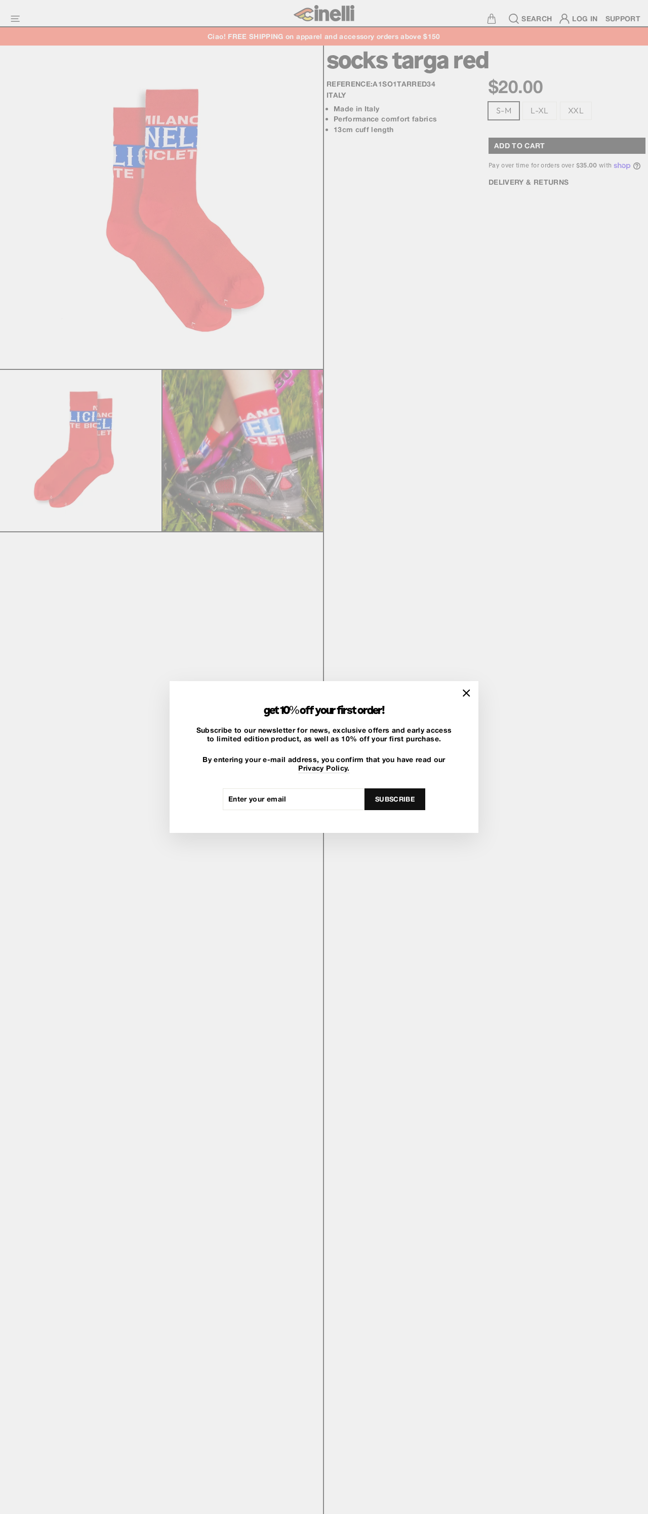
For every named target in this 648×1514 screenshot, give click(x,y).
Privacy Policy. (323, 768)
